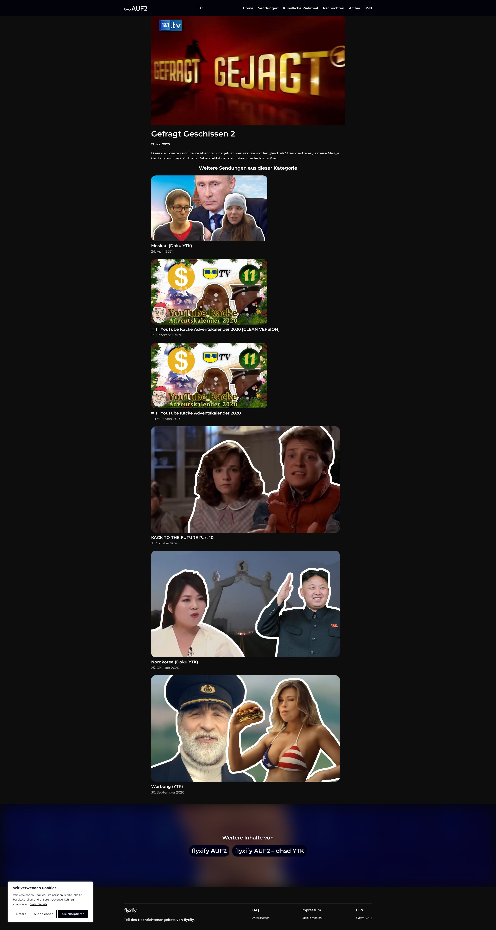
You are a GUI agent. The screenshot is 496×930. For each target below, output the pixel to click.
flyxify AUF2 (209, 850)
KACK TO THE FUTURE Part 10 (182, 537)
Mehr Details (38, 904)
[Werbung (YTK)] (245, 729)
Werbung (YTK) (167, 786)
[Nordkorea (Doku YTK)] (245, 605)
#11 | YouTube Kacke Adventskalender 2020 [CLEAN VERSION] (215, 329)
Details (21, 914)
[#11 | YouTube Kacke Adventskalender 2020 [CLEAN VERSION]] (209, 292)
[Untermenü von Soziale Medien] (323, 918)
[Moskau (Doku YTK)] (209, 209)
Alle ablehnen (43, 914)
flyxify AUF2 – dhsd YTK (269, 850)
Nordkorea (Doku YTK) (174, 662)
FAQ (255, 910)
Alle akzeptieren (73, 914)
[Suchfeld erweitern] (201, 8)
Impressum (311, 910)
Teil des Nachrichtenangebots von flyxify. (159, 920)
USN (359, 910)
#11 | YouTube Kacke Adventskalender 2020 (196, 413)
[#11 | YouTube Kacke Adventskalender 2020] (209, 376)
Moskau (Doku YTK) (171, 245)
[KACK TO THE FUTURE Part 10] (245, 480)
